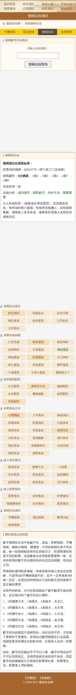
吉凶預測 (62, 445)
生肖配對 (13, 393)
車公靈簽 (13, 364)
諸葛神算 (13, 422)
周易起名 (38, 313)
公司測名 (13, 328)
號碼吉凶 (47, 31)
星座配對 (13, 401)
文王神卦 (62, 357)
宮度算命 (38, 430)
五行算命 (62, 482)
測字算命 (62, 437)
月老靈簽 (38, 349)
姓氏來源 (13, 320)
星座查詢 (62, 503)
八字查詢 (38, 415)
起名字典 (62, 313)
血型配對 (62, 393)
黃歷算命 (13, 430)
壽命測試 (66, 8)
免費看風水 (38, 445)
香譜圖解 (38, 437)
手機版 (30, 677)
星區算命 (38, 482)
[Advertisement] (38, 111)
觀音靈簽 (38, 342)
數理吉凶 (62, 517)
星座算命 (13, 466)
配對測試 (47, 8)
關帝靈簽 (62, 364)
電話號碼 (28, 31)
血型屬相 (62, 474)
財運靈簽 (38, 357)
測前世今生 (38, 386)
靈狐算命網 (13, 23)
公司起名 (62, 320)
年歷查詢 (62, 495)
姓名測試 (28, 3)
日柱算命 (13, 437)
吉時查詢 (38, 495)
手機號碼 (9, 31)
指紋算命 (13, 445)
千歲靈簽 (13, 372)
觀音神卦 (62, 342)
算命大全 (66, 3)
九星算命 (62, 422)
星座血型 (38, 474)
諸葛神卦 (13, 349)
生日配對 (13, 386)
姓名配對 (38, 320)
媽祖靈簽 (13, 357)
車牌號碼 (66, 31)
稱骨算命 (62, 430)
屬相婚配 (38, 393)
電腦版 (45, 677)
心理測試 (28, 8)
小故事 (63, 466)
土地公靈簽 (38, 372)
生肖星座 (13, 474)
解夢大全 (38, 466)
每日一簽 (47, 3)
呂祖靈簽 (38, 364)
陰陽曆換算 (14, 503)
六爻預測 (13, 342)
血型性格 (13, 482)
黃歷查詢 (9, 8)
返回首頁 (9, 3)
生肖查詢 (38, 503)
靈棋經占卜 (63, 372)
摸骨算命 (38, 453)
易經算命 (13, 453)
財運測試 (38, 422)
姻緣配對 (62, 386)
